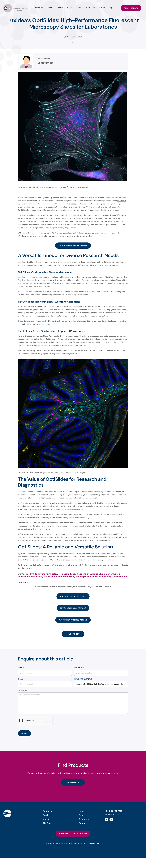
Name (21, 668)
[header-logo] (15, 5)
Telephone (79, 668)
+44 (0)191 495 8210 (113, 811)
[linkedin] (106, 819)
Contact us (24, 573)
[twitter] (111, 819)
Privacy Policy (79, 843)
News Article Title (83, 679)
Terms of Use (94, 843)
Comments (23, 690)
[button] (111, 8)
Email (21, 679)
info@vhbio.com (112, 814)
